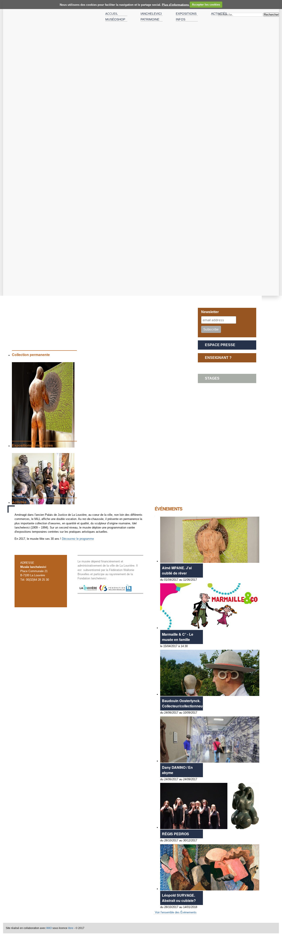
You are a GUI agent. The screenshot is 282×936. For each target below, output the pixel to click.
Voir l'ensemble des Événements (176, 912)
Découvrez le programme (78, 538)
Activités (219, 13)
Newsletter (210, 312)
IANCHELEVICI (151, 13)
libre (70, 928)
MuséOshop (115, 19)
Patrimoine (150, 19)
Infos (180, 19)
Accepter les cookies (206, 4)
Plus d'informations (176, 4)
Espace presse (220, 345)
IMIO (49, 928)
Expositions (186, 13)
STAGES (212, 378)
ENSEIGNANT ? (218, 358)
